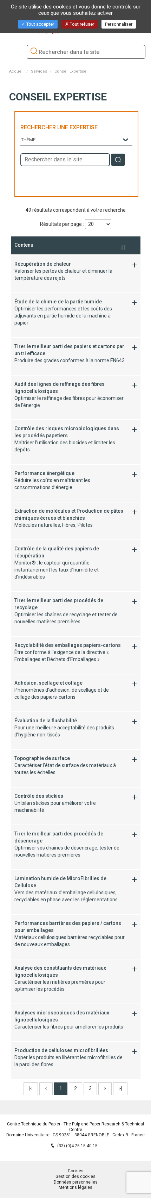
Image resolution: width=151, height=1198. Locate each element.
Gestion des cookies (75, 1176)
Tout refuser (81, 24)
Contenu (23, 245)
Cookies (76, 1170)
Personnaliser (118, 24)
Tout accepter (39, 24)
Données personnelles (76, 1182)
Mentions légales (75, 1187)
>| (120, 1088)
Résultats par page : (62, 224)
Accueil (16, 71)
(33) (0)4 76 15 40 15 (78, 1145)
